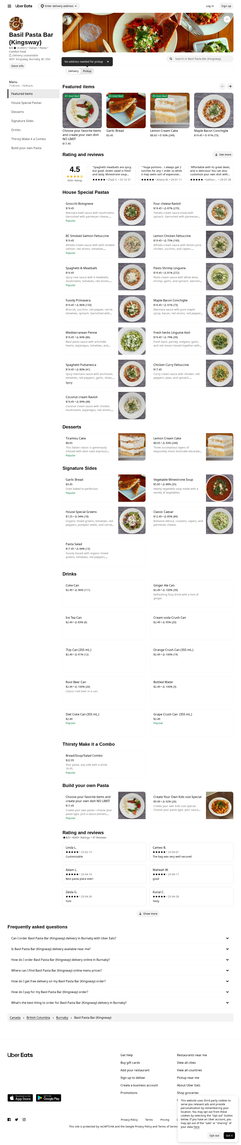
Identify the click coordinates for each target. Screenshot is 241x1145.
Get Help (126, 1055)
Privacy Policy (129, 1119)
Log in (210, 6)
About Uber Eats (188, 1085)
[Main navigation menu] (9, 6)
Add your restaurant (134, 1070)
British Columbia (38, 1017)
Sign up (226, 6)
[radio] (73, 71)
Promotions (128, 1093)
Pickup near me (188, 1078)
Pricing (164, 1119)
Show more (150, 913)
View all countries (189, 1070)
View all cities (186, 1063)
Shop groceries (188, 1093)
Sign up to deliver (132, 1078)
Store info (17, 66)
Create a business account (139, 1085)
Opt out (214, 1135)
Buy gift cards (130, 1063)
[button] (120, 938)
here (196, 1127)
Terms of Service (168, 1126)
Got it (229, 1135)
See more (225, 154)
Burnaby (62, 1017)
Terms (149, 1119)
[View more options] (227, 19)
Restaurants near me (192, 1055)
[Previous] (222, 86)
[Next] (230, 86)
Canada (15, 1017)
